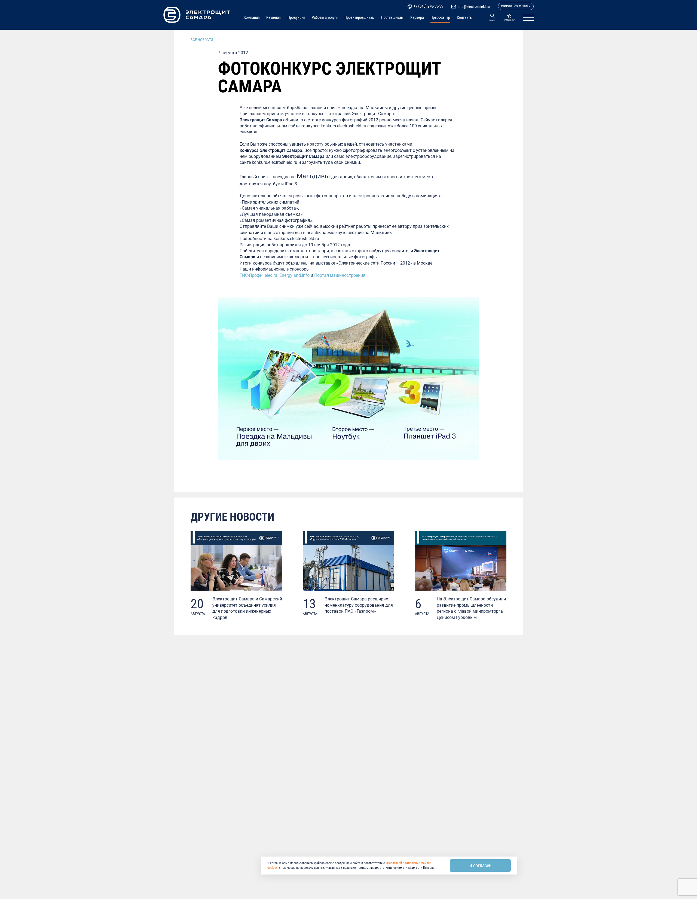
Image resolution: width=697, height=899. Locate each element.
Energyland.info (294, 275)
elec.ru (271, 275)
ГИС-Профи (251, 275)
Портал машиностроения (339, 275)
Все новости (202, 40)
